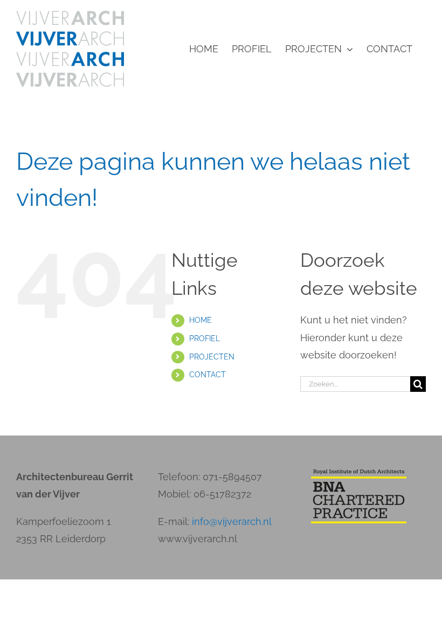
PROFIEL (204, 338)
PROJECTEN (211, 356)
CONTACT (207, 374)
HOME (200, 320)
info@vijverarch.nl (232, 521)
